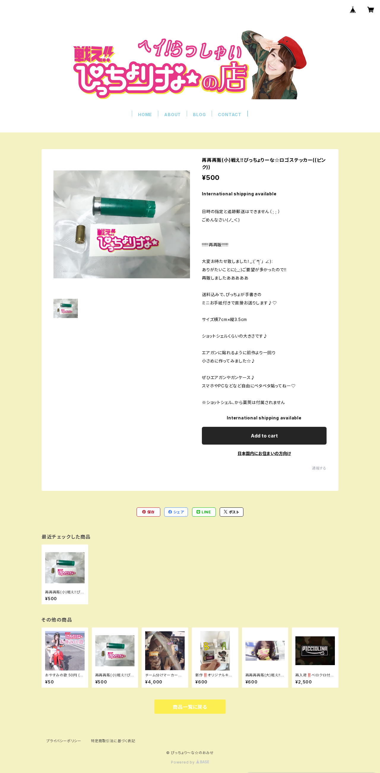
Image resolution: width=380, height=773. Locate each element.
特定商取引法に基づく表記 (113, 741)
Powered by (183, 762)
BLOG (199, 114)
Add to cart (264, 436)
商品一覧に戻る (190, 707)
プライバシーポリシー (63, 741)
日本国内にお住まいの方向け (264, 453)
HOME (145, 114)
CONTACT (229, 114)
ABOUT (172, 114)
